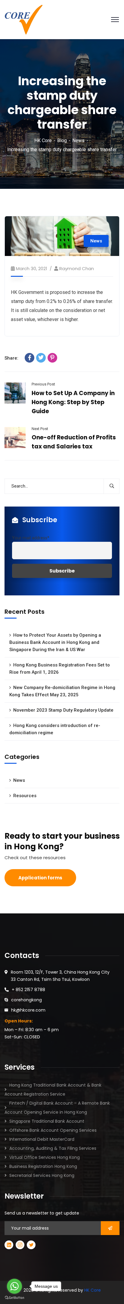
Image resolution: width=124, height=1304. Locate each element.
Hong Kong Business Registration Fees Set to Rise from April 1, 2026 (59, 668)
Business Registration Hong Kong (43, 1166)
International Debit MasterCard (41, 1139)
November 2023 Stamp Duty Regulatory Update (63, 710)
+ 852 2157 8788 (28, 990)
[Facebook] (29, 358)
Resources (24, 795)
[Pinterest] (52, 358)
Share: (11, 358)
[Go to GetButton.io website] (14, 1298)
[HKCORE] (24, 19)
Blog (62, 140)
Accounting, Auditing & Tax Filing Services (52, 1148)
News (78, 140)
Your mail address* (30, 538)
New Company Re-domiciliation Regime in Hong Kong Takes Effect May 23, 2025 (62, 691)
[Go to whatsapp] (14, 1286)
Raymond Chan (76, 268)
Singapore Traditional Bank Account (46, 1121)
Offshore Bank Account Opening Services (53, 1130)
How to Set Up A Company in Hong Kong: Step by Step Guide (73, 402)
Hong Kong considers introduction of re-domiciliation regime (54, 729)
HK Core (43, 140)
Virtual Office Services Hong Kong (44, 1157)
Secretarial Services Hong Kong (41, 1175)
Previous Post (43, 384)
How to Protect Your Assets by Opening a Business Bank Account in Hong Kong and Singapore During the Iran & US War (55, 642)
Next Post (40, 428)
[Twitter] (41, 358)
